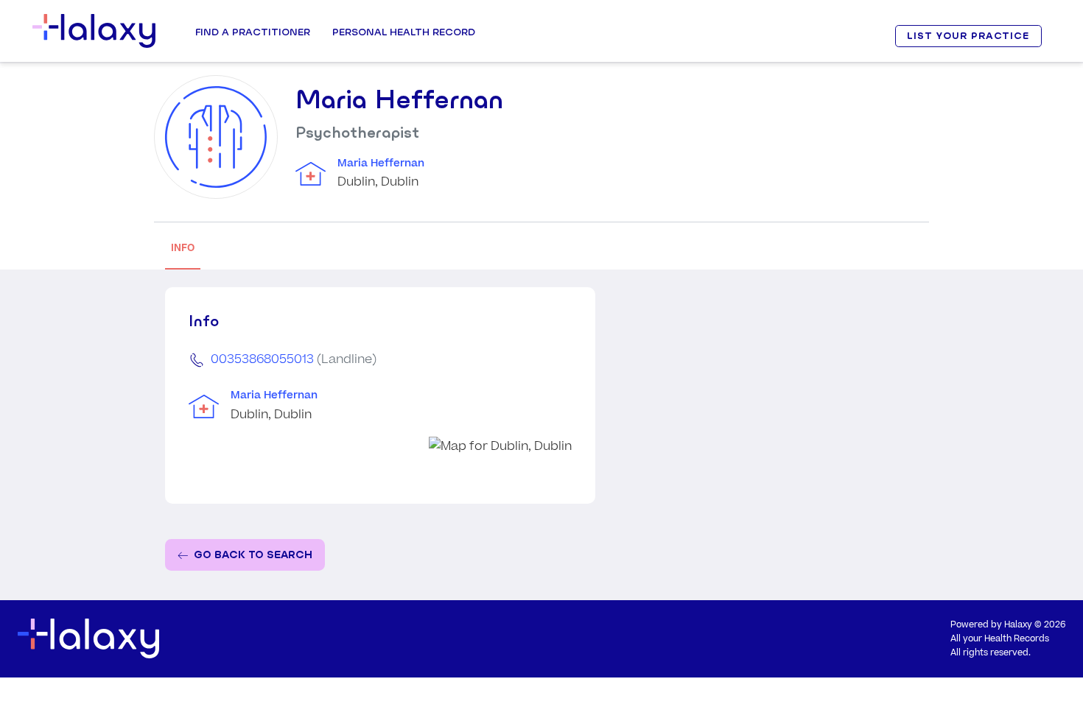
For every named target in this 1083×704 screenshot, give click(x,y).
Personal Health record (403, 32)
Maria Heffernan (380, 163)
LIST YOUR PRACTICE (968, 35)
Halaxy (1018, 625)
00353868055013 (262, 359)
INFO (182, 248)
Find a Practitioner (252, 32)
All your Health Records (999, 639)
